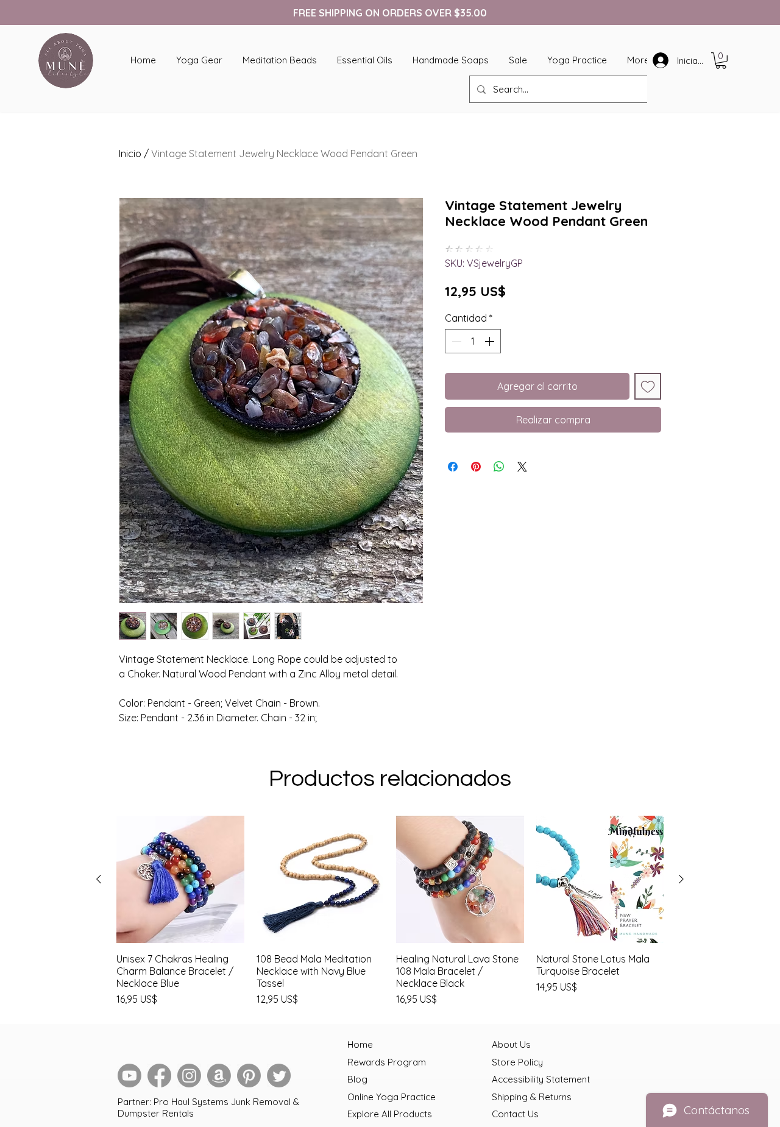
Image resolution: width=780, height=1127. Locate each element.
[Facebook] (159, 1075)
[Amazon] (219, 1075)
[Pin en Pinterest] (476, 466)
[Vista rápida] (180, 880)
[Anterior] (98, 879)
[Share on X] (522, 466)
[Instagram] (189, 1075)
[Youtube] (129, 1075)
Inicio (130, 153)
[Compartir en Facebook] (452, 466)
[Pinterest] (249, 1075)
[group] (390, 911)
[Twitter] (279, 1075)
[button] (721, 60)
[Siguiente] (681, 879)
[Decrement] (455, 341)
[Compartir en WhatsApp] (499, 466)
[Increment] (490, 341)
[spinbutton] (473, 341)
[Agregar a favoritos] (647, 386)
